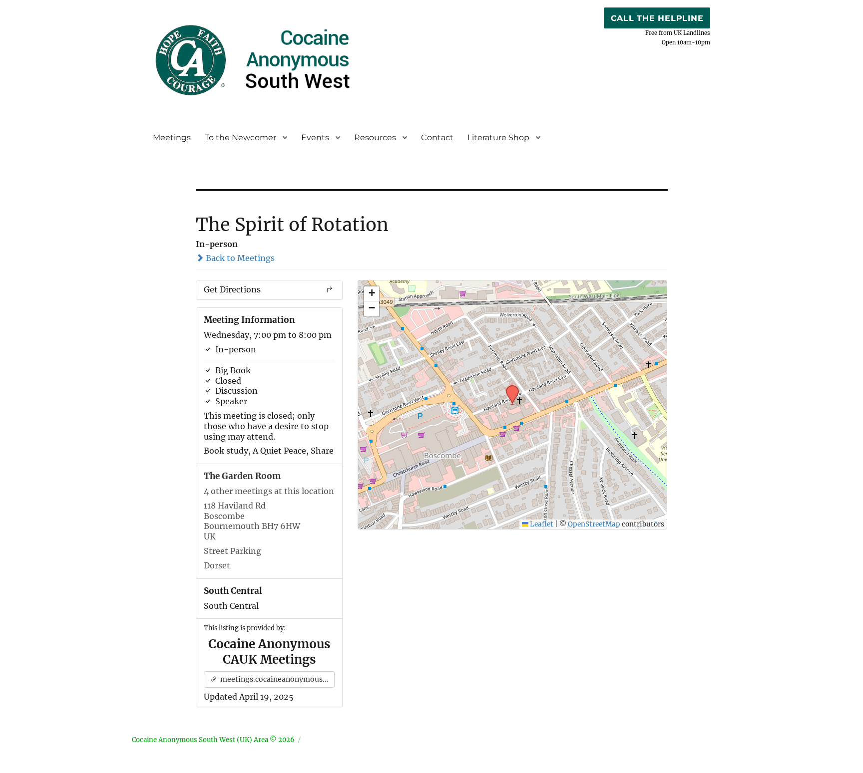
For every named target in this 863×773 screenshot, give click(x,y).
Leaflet (540, 524)
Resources (375, 137)
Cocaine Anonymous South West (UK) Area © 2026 (213, 740)
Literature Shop (498, 137)
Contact (437, 137)
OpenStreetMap (594, 524)
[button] (509, 388)
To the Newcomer (240, 137)
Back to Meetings (239, 258)
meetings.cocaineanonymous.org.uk (277, 679)
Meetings (172, 137)
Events (315, 137)
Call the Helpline (657, 18)
